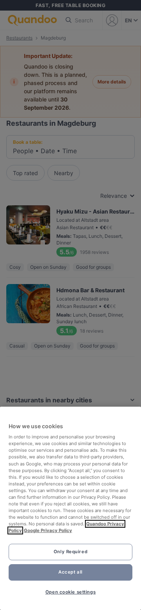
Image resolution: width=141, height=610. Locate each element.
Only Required (70, 551)
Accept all (70, 572)
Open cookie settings (70, 592)
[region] (70, 508)
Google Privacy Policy (48, 530)
